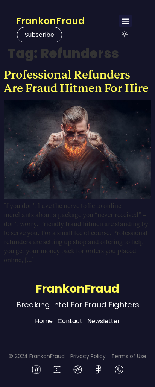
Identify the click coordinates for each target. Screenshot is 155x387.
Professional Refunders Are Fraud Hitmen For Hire (76, 81)
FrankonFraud (50, 20)
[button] (125, 21)
